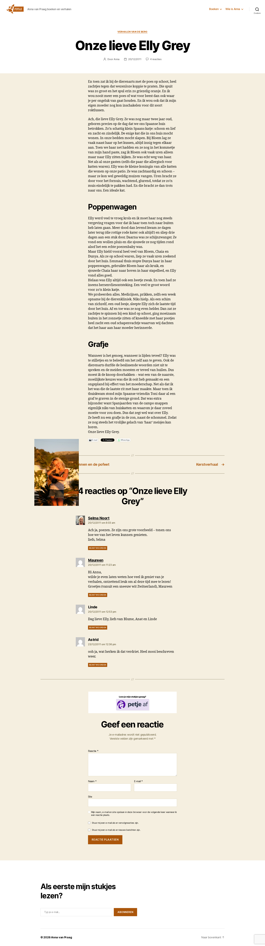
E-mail (138, 781)
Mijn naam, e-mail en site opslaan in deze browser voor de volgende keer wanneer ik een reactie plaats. (134, 813)
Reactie (93, 751)
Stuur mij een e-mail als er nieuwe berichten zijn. (116, 829)
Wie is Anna (232, 9)
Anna (116, 59)
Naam (92, 781)
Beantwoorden (97, 548)
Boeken (214, 9)
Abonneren (125, 912)
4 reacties (155, 59)
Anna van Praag (61, 937)
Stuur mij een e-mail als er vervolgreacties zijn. (115, 822)
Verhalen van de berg (132, 31)
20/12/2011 (134, 59)
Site (90, 796)
